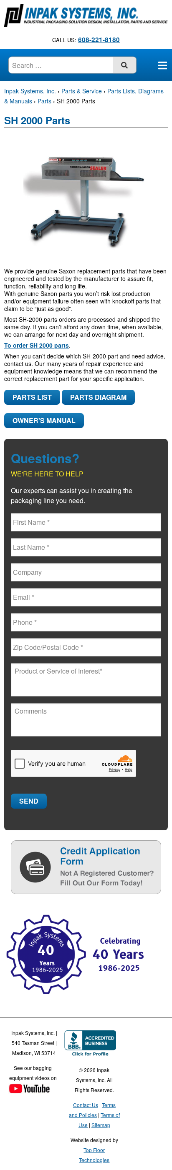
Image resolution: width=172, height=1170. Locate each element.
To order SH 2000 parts (36, 345)
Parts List (32, 397)
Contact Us (85, 1104)
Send (28, 801)
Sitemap (100, 1124)
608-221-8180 (99, 39)
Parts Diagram (98, 397)
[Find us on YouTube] (29, 1089)
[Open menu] (162, 65)
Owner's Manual (44, 420)
